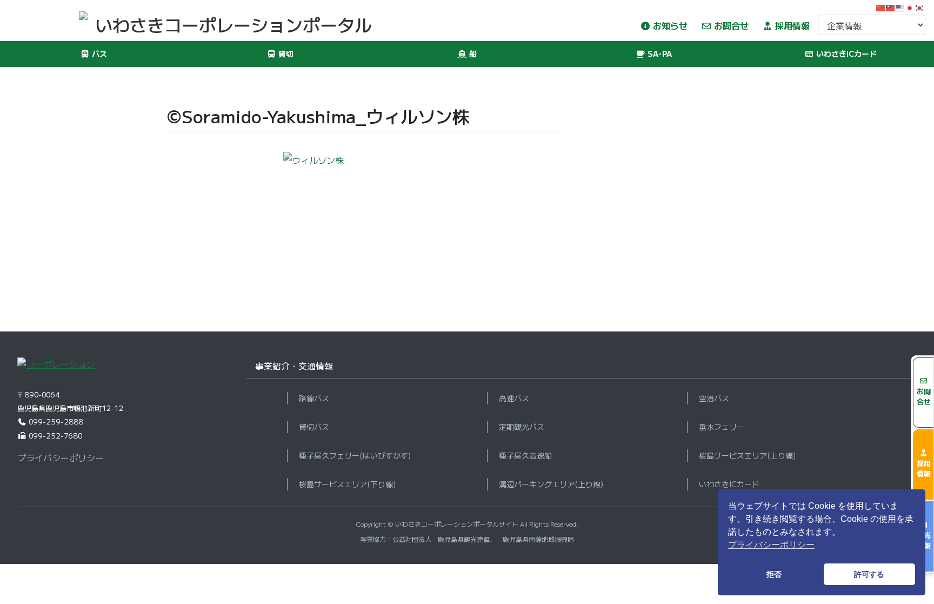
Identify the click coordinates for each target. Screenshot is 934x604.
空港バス (714, 398)
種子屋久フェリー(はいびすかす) (355, 455)
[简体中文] (881, 6)
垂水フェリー (721, 426)
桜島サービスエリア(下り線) (347, 484)
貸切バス (314, 426)
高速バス (514, 398)
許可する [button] (869, 574)
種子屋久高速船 (525, 455)
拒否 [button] (774, 574)
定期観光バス (521, 426)
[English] (900, 6)
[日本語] (910, 6)
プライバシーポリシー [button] (771, 544)
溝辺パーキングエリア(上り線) (551, 484)
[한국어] (920, 6)
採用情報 (791, 25)
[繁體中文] (891, 6)
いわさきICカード (729, 484)
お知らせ (669, 25)
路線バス (314, 398)
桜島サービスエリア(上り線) (747, 455)
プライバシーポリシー (60, 457)
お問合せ (730, 25)
